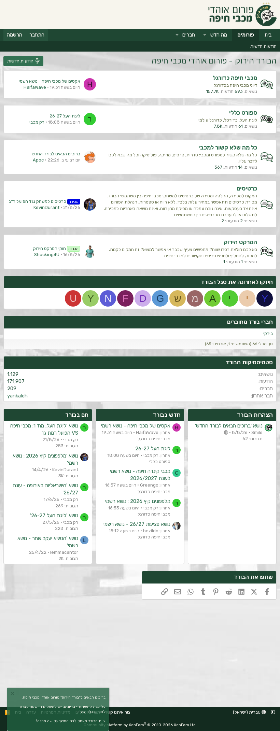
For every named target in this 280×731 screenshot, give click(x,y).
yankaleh (17, 396)
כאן (77, 711)
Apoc (38, 160)
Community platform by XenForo (140, 725)
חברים (188, 35)
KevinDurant (46, 207)
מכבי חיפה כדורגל (235, 77)
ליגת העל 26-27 (65, 115)
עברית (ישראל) (247, 712)
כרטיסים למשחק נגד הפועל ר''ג (44, 201)
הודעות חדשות (263, 46)
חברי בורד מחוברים (250, 322)
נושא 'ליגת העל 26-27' (54, 515)
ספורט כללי (243, 112)
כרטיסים (247, 188)
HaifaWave (35, 87)
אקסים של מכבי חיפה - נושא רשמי (49, 81)
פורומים (245, 35)
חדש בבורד (167, 414)
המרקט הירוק (240, 242)
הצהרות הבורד (255, 414)
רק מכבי (36, 122)
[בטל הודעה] (13, 694)
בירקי (268, 333)
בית (267, 35)
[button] (205, 35)
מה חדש (218, 35)
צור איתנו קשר (117, 712)
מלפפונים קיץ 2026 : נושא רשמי (137, 501)
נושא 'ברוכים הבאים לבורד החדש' (229, 426)
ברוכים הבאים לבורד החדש (56, 153)
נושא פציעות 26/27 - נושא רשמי (136, 524)
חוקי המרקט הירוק (56, 248)
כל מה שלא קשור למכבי (227, 147)
